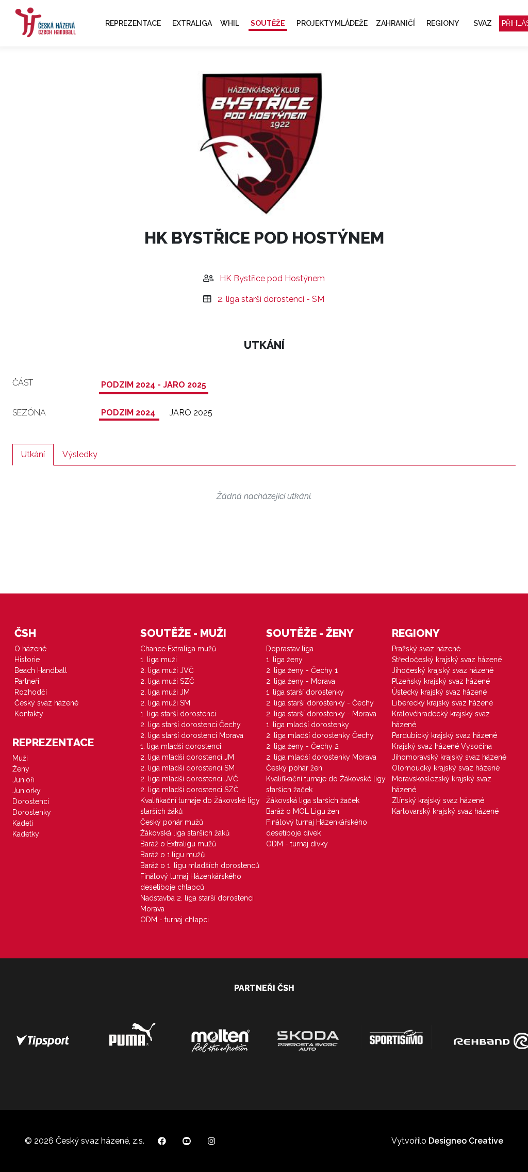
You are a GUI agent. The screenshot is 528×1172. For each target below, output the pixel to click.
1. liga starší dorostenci (178, 714)
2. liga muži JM (165, 692)
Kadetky (25, 834)
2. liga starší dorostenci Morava (191, 735)
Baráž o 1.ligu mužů (172, 854)
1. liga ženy (284, 659)
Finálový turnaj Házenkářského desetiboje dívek (316, 827)
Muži (20, 758)
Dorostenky (31, 812)
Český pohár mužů (171, 822)
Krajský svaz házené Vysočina (442, 746)
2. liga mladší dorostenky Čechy (320, 735)
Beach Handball (40, 670)
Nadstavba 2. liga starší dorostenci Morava (197, 903)
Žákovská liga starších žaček (312, 800)
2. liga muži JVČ (167, 670)
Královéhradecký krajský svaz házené (441, 719)
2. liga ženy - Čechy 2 (302, 746)
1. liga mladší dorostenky (307, 724)
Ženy (20, 769)
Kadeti (22, 823)
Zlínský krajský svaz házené (438, 800)
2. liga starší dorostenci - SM (271, 299)
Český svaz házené (46, 703)
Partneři (26, 681)
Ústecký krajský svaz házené (439, 692)
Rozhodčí (30, 692)
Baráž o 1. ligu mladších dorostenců (199, 865)
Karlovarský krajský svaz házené (445, 811)
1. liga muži (158, 659)
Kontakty (28, 714)
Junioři (23, 780)
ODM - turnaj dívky (297, 844)
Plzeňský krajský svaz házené (441, 681)
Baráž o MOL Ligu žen (302, 811)
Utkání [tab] (33, 454)
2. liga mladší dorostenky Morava (321, 757)
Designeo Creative (465, 1141)
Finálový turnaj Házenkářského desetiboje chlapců (190, 881)
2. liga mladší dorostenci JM (187, 757)
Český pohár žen (294, 768)
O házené (30, 649)
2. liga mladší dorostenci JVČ (189, 779)
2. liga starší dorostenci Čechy (190, 724)
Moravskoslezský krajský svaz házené (441, 784)
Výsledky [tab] (79, 454)
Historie (27, 659)
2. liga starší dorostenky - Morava (321, 714)
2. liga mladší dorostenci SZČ (189, 789)
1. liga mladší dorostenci (180, 746)
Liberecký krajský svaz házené (442, 703)
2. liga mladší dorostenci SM (187, 768)
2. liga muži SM (165, 703)
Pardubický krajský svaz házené (444, 735)
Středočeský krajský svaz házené (447, 659)
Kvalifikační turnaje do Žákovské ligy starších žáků (200, 805)
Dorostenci (30, 801)
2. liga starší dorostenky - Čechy (320, 703)
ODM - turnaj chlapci (174, 920)
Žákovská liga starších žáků (184, 833)
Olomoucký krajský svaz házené (446, 768)
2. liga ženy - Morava (300, 681)
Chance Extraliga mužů (178, 649)
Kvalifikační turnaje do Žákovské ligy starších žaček (326, 784)
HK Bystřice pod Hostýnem (272, 278)
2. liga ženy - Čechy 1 (302, 670)
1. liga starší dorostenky (305, 692)
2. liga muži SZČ (167, 681)
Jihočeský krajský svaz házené (442, 670)
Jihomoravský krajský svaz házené (449, 757)
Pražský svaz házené (426, 649)
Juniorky (26, 790)
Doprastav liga (290, 649)
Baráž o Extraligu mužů (178, 844)
